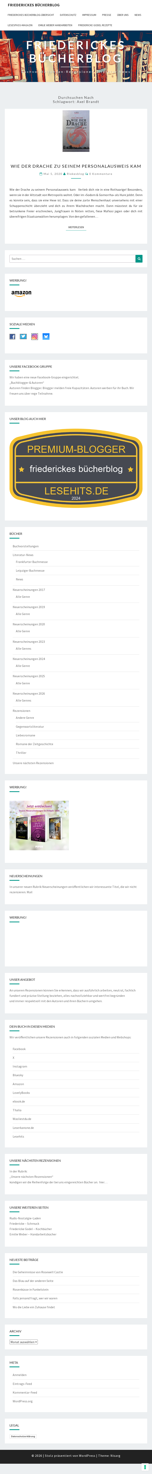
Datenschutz (68, 15)
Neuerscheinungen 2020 (29, 624)
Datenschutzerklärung (23, 1436)
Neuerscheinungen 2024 (29, 659)
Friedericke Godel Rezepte (95, 25)
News (138, 15)
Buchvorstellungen (26, 546)
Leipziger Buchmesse (30, 570)
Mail (29, 892)
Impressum (89, 15)
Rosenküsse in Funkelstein (30, 1289)
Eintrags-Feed (22, 1384)
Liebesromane (25, 735)
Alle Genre (23, 597)
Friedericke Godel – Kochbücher (31, 1229)
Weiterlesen (77, 227)
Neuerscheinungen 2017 (29, 590)
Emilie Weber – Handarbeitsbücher (33, 1234)
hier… (103, 1182)
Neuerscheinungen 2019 (29, 607)
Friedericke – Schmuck (24, 1223)
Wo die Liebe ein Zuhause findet (34, 1307)
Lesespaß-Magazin (20, 25)
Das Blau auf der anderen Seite (33, 1281)
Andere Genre (25, 718)
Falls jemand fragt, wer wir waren (35, 1298)
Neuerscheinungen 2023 (29, 642)
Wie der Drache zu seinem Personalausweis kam (76, 166)
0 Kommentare (100, 173)
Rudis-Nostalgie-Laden (25, 1218)
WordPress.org (23, 1401)
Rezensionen (21, 711)
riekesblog (75, 173)
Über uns (123, 15)
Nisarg (115, 1456)
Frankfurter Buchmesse (32, 562)
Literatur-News (23, 555)
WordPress (87, 1456)
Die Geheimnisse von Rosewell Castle (38, 1272)
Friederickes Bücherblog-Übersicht (31, 15)
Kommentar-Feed (25, 1392)
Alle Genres (23, 648)
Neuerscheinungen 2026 (29, 693)
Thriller (21, 753)
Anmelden (20, 1375)
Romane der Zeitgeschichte (34, 744)
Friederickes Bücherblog (34, 4)
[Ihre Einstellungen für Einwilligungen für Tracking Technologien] (145, 1467)
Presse (106, 15)
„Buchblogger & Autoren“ (27, 383)
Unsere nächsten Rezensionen (33, 763)
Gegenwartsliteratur (30, 726)
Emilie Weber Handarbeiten (55, 25)
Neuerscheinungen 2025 (29, 676)
